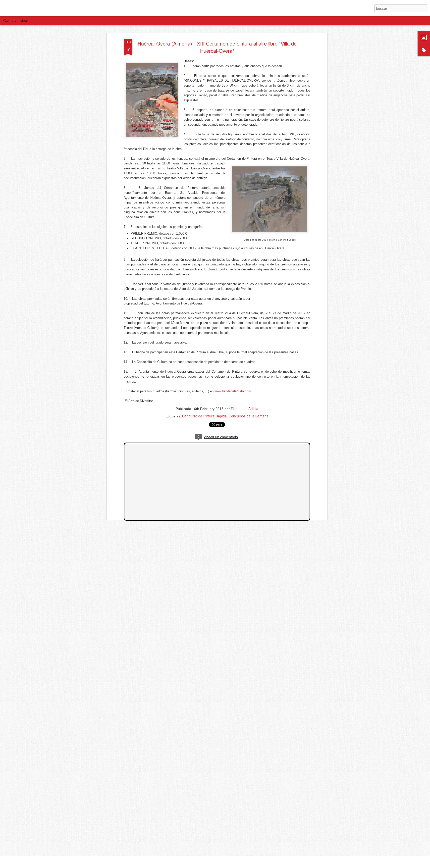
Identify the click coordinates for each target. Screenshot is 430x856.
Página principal (15, 20)
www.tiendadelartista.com (233, 391)
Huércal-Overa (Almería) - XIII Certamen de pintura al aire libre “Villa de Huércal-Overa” (217, 47)
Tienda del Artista (244, 408)
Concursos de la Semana (249, 415)
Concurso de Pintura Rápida (204, 415)
